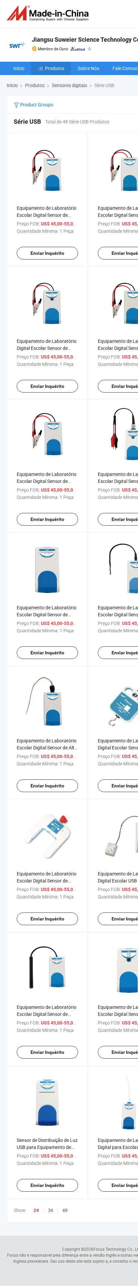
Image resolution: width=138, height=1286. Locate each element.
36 (50, 1210)
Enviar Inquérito (47, 253)
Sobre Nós (88, 68)
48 (65, 1210)
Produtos (54, 68)
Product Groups (36, 104)
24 (36, 1210)
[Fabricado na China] (49, 13)
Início (18, 68)
